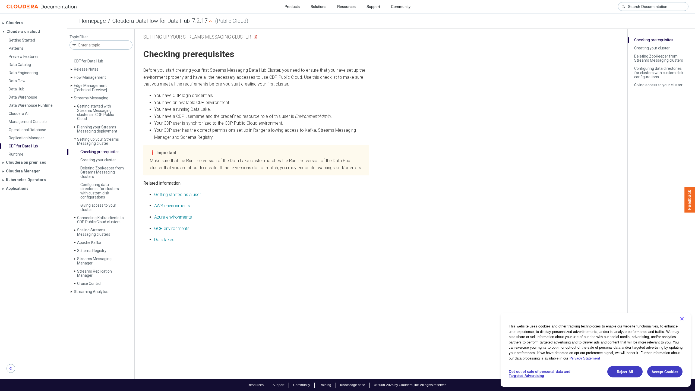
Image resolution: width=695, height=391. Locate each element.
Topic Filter (79, 37)
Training (325, 385)
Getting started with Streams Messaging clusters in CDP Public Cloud (95, 112)
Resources (346, 6)
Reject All (625, 372)
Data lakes (164, 239)
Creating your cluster (98, 160)
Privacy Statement (585, 358)
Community (400, 6)
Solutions (318, 6)
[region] (596, 350)
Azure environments (173, 217)
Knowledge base (352, 385)
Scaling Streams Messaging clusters (93, 232)
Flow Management (90, 77)
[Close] (682, 319)
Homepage (92, 21)
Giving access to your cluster (98, 207)
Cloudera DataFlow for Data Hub (151, 21)
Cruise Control (89, 283)
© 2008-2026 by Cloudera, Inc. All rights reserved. (410, 385)
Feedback (689, 200)
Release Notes (86, 69)
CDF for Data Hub (88, 61)
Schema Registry (91, 250)
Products (292, 6)
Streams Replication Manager (94, 273)
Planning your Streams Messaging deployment (97, 129)
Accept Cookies (665, 372)
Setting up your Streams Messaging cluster (98, 141)
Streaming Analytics (91, 291)
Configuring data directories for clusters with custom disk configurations (99, 190)
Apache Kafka (89, 242)
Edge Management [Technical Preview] (90, 87)
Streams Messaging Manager (94, 261)
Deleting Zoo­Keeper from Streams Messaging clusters (102, 172)
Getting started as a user (177, 194)
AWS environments (172, 205)
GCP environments (171, 228)
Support (373, 6)
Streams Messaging (91, 98)
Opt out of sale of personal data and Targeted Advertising (539, 374)
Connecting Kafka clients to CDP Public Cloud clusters (100, 220)
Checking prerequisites (99, 152)
